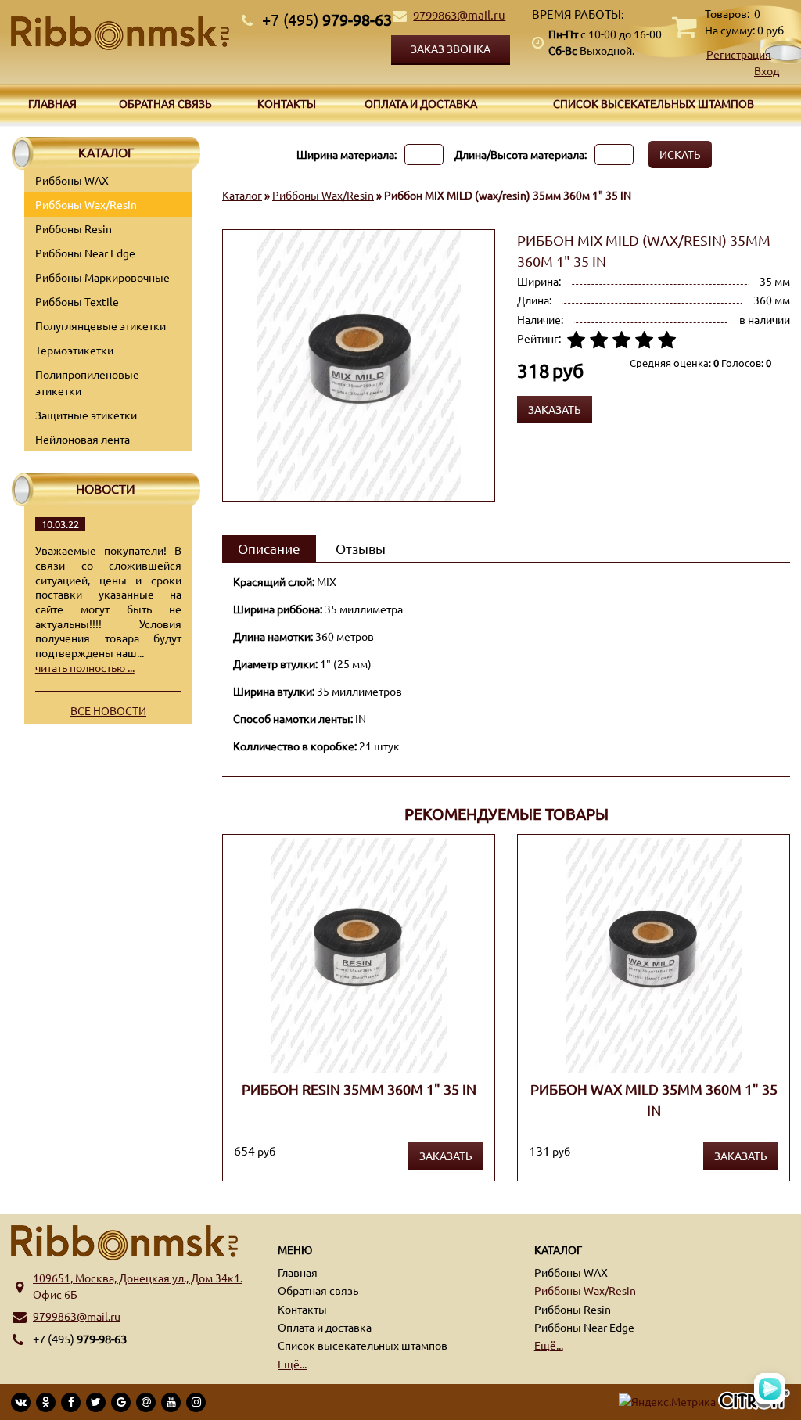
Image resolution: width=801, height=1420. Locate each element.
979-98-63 (327, 19)
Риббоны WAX (72, 180)
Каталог (242, 195)
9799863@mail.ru (459, 14)
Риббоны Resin (73, 228)
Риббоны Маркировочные (102, 277)
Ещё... (292, 1364)
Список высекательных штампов (653, 103)
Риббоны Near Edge (85, 253)
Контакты (286, 103)
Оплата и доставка (421, 103)
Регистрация (738, 54)
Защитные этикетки (86, 415)
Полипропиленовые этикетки (87, 382)
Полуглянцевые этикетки (100, 325)
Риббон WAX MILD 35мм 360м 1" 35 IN (654, 1099)
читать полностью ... (85, 667)
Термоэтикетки (74, 350)
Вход (766, 70)
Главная (52, 103)
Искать (680, 154)
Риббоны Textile (77, 301)
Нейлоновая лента (82, 439)
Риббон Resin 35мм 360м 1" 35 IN (359, 1088)
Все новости (108, 710)
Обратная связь (165, 103)
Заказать (445, 1156)
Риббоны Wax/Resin (86, 204)
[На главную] (120, 33)
